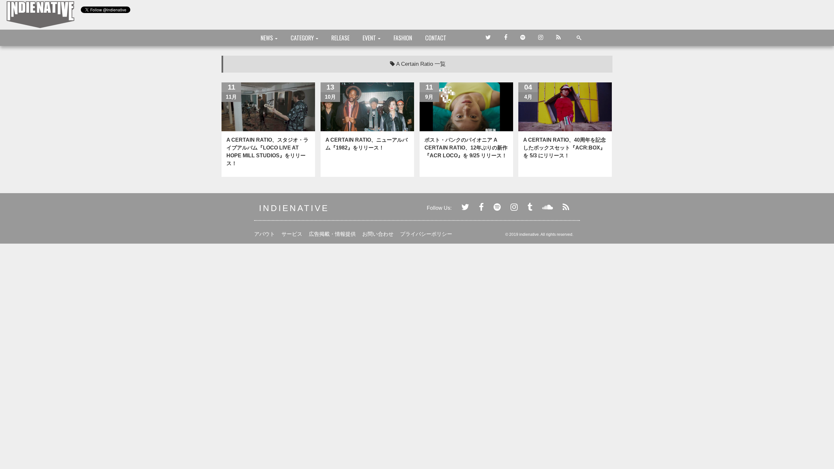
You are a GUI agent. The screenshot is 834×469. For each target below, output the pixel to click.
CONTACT (435, 38)
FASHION (403, 38)
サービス (291, 234)
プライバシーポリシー (426, 234)
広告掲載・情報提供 (332, 234)
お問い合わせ (378, 234)
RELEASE (340, 38)
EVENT (370, 38)
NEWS (267, 38)
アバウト (264, 234)
